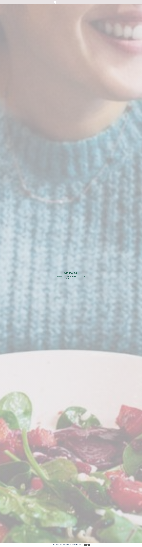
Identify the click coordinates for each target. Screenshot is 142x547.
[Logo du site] (55, 2)
